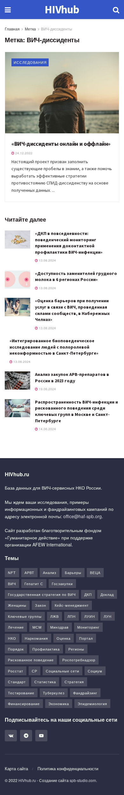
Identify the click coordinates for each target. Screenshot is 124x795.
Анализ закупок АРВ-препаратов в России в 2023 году (72, 377)
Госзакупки (62, 583)
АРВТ (29, 572)
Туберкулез (54, 692)
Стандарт (17, 681)
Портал (86, 638)
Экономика (58, 703)
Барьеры (73, 572)
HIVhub (62, 9)
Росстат (15, 670)
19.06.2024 (47, 389)
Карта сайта (16, 768)
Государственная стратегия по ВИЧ (42, 594)
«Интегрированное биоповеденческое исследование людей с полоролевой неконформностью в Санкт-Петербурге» (54, 347)
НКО (12, 638)
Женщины (17, 605)
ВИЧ (12, 583)
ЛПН (71, 616)
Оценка (64, 638)
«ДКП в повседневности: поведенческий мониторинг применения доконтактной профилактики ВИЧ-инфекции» (68, 242)
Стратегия (74, 681)
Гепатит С (33, 583)
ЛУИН (89, 616)
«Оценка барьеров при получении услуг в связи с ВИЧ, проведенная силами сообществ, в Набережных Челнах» (72, 310)
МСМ (37, 627)
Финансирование (24, 703)
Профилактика (46, 648)
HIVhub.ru (27, 780)
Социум (95, 670)
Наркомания (36, 638)
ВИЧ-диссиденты (56, 28)
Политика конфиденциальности (68, 768)
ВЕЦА (95, 572)
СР (34, 670)
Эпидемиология (92, 703)
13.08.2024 (47, 260)
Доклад (107, 594)
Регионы (76, 648)
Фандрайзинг (85, 692)
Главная (12, 28)
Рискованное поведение (31, 659)
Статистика (45, 681)
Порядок (16, 648)
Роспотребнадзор (78, 659)
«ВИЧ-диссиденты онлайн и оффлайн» (60, 143)
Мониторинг (88, 627)
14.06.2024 (47, 429)
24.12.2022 (23, 153)
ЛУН (108, 616)
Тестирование (21, 692)
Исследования (30, 62)
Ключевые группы (25, 616)
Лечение (16, 627)
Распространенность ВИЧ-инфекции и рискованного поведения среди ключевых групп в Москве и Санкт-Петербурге (76, 411)
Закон (40, 605)
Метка (30, 28)
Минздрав (59, 627)
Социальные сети (62, 670)
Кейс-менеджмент (72, 605)
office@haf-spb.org (82, 516)
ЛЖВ (54, 616)
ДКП (88, 594)
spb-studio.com (83, 780)
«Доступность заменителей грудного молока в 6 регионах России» (76, 277)
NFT (12, 572)
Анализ (49, 572)
